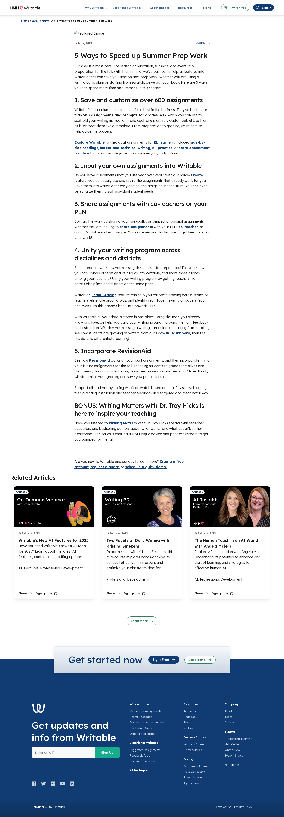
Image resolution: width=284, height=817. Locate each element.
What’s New (232, 750)
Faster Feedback (141, 717)
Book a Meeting (193, 777)
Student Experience (142, 761)
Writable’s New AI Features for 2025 (53, 540)
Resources (191, 704)
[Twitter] (43, 783)
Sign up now (44, 593)
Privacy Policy (243, 807)
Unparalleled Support (143, 733)
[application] (105, 7)
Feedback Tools (140, 755)
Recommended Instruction (147, 722)
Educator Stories (194, 744)
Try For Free (191, 783)
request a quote (104, 467)
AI (20, 568)
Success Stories (195, 737)
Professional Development (61, 568)
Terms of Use (222, 807)
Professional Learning (238, 739)
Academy (190, 711)
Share (200, 43)
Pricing (188, 759)
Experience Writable (144, 743)
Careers (230, 722)
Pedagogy (190, 717)
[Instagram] (53, 783)
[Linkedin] (72, 783)
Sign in (235, 764)
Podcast (189, 728)
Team (228, 717)
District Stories (193, 750)
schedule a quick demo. (146, 467)
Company (232, 704)
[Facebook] (35, 783)
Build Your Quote (194, 772)
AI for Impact (140, 770)
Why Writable (139, 704)
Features (31, 568)
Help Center (232, 744)
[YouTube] (62, 783)
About (228, 711)
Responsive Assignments (145, 711)
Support (230, 731)
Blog (186, 722)
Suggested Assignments (145, 750)
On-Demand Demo (196, 766)
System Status (234, 755)
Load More (140, 621)
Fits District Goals (141, 728)
